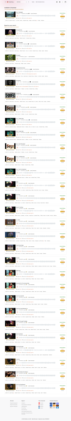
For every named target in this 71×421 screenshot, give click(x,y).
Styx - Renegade (19, 12)
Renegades (18, 80)
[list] (63, 2)
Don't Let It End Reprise (20, 384)
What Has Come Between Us (22, 308)
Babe (17, 181)
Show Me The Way (19, 346)
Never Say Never (19, 333)
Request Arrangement (13, 403)
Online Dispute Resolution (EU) (26, 411)
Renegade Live (19, 29)
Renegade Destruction (20, 67)
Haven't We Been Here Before (22, 371)
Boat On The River (19, 207)
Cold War (18, 359)
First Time (18, 194)
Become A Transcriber (13, 406)
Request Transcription (13, 404)
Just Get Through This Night (21, 321)
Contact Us (23, 403)
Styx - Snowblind (19, 42)
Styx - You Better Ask (20, 156)
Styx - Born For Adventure (21, 169)
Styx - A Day (18, 105)
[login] (65, 2)
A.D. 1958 (18, 219)
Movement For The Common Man (22, 283)
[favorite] (57, 2)
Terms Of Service (24, 409)
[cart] (60, 2)
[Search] (29, 2)
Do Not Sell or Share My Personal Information (26, 413)
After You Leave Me (20, 295)
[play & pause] (17, 16)
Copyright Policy (24, 406)
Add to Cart (62, 16)
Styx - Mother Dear (20, 118)
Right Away (18, 270)
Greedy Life (18, 93)
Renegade (18, 55)
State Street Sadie (19, 245)
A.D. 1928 (18, 232)
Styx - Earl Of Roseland (20, 143)
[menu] (5, 2)
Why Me (17, 257)
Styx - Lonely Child (19, 131)
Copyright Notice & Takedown (26, 404)
